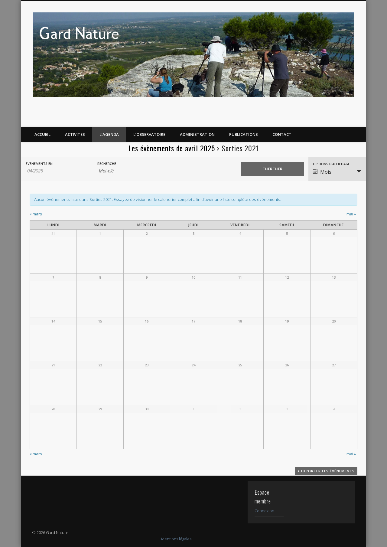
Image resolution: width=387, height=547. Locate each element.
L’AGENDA (109, 134)
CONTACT (281, 134)
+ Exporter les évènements (326, 471)
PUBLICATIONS (243, 134)
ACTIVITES (75, 134)
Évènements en (39, 163)
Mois (325, 172)
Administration (197, 134)
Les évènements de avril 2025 (171, 147)
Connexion (264, 510)
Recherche (106, 163)
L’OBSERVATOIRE (149, 134)
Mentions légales (176, 539)
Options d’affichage (331, 163)
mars (36, 214)
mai (351, 214)
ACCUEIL (42, 134)
